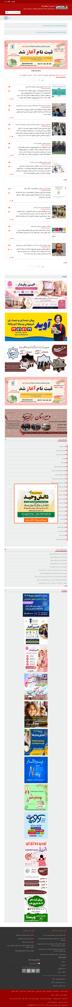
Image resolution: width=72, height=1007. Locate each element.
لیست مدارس (22, 991)
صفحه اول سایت (64, 991)
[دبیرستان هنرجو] (36, 54)
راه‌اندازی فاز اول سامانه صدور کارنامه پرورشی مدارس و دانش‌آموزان (33, 106)
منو (5, 17)
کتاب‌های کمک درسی (52, 1002)
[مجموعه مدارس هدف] (36, 714)
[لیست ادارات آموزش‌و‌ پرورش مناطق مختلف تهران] (59, 91)
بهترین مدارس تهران (41, 991)
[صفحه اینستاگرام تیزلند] (29, 973)
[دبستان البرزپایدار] (36, 295)
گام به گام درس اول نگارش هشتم (58, 564)
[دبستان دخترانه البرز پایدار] (36, 659)
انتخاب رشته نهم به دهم (15, 999)
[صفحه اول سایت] (62, 8)
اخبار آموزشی (62, 446)
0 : (11, 91)
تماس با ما (62, 965)
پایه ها (63, 459)
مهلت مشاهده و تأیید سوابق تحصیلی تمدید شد (54, 935)
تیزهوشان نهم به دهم (34, 999)
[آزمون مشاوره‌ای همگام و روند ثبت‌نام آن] (59, 166)
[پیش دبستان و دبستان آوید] (36, 327)
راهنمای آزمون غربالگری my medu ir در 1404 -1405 (37, 189)
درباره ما (63, 962)
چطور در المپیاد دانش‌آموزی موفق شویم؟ (24, 951)
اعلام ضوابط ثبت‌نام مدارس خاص (42, 208)
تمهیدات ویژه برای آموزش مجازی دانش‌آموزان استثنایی (53, 573)
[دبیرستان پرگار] (36, 770)
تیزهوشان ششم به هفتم (46, 999)
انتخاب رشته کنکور (62, 1002)
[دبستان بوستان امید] (36, 391)
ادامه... (10, 99)
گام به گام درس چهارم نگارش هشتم (57, 554)
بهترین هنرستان (31, 991)
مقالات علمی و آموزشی (29, 931)
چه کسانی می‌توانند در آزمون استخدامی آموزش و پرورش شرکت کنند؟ (33, 125)
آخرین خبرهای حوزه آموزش (59, 931)
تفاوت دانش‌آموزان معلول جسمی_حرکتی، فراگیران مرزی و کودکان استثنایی (20, 946)
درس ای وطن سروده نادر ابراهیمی (26, 939)
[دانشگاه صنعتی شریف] (36, 605)
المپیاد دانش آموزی (60, 539)
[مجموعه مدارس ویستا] (36, 909)
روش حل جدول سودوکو (28, 942)
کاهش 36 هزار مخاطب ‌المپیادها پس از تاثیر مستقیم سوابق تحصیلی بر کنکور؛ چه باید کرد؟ (51, 945)
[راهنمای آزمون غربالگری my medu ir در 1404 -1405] (59, 193)
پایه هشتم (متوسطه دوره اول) (58, 471)
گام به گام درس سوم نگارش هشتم (58, 557)
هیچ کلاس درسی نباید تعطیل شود (58, 567)
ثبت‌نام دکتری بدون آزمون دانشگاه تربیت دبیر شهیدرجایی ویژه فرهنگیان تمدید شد (52, 950)
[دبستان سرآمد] (36, 631)
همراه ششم (56, 991)
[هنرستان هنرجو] (36, 359)
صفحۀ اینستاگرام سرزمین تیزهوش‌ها (51, 32)
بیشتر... (66, 586)
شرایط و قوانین (61, 969)
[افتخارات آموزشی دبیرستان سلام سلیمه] (59, 230)
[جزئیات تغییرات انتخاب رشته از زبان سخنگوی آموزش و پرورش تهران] (59, 249)
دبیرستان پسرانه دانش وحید (36, 520)
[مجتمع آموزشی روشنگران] (36, 742)
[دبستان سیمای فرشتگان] (36, 687)
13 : (10, 249)
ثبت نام (6, 2)
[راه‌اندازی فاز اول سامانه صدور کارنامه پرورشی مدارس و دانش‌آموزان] (59, 110)
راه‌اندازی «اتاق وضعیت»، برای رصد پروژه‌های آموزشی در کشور (51, 580)
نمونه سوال (49, 991)
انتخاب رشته (25, 999)
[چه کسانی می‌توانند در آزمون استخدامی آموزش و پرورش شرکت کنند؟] (59, 128)
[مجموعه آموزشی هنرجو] (36, 881)
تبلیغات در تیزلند (61, 972)
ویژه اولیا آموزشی (61, 527)
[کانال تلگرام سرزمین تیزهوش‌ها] (38, 973)
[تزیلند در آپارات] (33, 973)
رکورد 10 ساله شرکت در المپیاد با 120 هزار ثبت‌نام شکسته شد (52, 583)
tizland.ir (43, 1005)
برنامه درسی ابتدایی (60, 451)
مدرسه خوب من (61, 531)
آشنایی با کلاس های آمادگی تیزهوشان (25, 935)
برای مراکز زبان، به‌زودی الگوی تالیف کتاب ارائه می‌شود (52, 954)
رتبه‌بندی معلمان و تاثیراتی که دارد (42, 143)
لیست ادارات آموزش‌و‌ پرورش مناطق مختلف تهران (38, 87)
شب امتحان (65, 999)
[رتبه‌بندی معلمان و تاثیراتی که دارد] (59, 147)
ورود (12, 2)
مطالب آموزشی (14, 991)
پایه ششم (63, 463)
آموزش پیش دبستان (60, 455)
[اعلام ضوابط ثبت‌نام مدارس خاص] (59, 211)
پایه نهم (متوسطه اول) (60, 475)
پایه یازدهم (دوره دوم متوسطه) (58, 483)
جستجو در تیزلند (14, 12)
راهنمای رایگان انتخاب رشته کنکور (54, 26)
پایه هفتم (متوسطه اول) (59, 467)
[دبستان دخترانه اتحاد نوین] (36, 853)
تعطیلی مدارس (63, 995)
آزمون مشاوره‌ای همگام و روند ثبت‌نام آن (40, 162)
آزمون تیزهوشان (57, 999)
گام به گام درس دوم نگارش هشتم (58, 560)
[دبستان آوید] (36, 825)
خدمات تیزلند (62, 535)
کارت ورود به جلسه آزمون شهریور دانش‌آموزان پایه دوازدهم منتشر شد (51, 939)
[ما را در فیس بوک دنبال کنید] (24, 973)
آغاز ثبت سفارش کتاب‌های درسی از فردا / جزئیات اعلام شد (52, 570)
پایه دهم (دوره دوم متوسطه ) (58, 479)
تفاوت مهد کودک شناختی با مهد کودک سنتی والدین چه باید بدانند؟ (50, 577)
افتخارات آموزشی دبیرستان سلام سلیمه (41, 226)
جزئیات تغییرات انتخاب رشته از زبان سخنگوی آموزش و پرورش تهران (33, 245)
